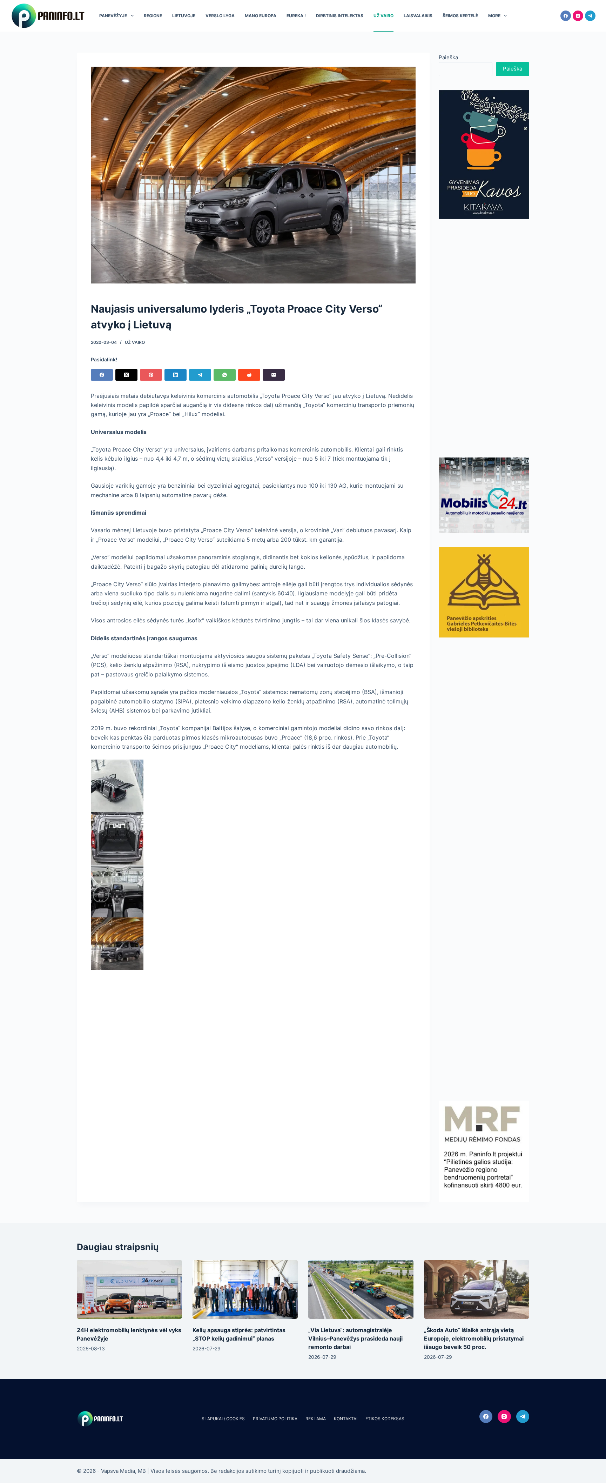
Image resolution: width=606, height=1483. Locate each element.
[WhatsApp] (225, 375)
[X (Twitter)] (126, 375)
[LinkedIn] (175, 375)
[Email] (274, 375)
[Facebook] (565, 16)
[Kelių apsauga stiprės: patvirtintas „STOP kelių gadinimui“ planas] (245, 1289)
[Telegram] (590, 16)
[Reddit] (249, 375)
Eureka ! (296, 15)
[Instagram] (578, 16)
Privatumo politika (275, 1418)
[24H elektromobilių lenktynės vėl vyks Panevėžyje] (129, 1289)
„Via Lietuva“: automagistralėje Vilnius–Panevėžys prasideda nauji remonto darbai (355, 1338)
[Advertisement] (484, 338)
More (494, 15)
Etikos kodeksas (384, 1418)
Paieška (448, 57)
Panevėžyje (113, 15)
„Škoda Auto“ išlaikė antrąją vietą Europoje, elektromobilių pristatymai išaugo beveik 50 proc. (474, 1338)
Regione (153, 15)
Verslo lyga (220, 15)
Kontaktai (345, 1418)
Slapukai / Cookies (223, 1418)
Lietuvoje (183, 15)
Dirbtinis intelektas (339, 15)
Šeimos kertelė (460, 15)
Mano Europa (260, 15)
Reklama (315, 1418)
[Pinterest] (151, 375)
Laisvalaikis (418, 15)
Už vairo (383, 15)
